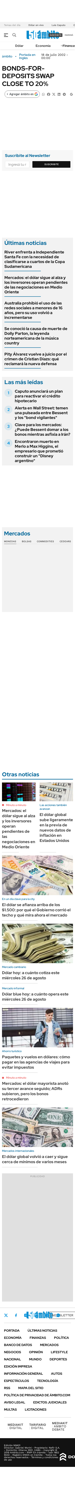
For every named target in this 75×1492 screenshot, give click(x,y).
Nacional (12, 1359)
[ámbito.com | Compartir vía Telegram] (64, 94)
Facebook (16, 1315)
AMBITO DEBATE (60, 1426)
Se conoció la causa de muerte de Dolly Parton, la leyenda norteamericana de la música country (35, 336)
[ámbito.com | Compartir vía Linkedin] (59, 94)
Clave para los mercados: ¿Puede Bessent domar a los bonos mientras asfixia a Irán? (42, 429)
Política (61, 1338)
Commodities (45, 541)
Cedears (65, 541)
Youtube (47, 1315)
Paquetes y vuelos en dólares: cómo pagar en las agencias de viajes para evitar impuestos (36, 1062)
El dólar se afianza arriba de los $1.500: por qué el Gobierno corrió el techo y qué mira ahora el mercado (36, 910)
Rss (7, 1388)
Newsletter (62, 1315)
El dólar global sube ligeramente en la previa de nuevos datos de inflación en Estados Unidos (56, 827)
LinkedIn (36, 1315)
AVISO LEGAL (14, 1402)
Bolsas (26, 541)
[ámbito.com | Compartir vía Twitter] (53, 94)
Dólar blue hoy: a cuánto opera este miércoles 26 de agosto (35, 996)
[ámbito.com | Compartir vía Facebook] (48, 94)
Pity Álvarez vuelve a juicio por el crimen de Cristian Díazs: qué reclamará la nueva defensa (35, 359)
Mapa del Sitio (30, 1388)
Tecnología (47, 1381)
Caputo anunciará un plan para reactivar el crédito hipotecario (39, 396)
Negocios (12, 1352)
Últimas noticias (42, 1330)
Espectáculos (16, 1381)
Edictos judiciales (50, 1402)
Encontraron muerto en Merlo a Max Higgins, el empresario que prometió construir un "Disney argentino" (39, 451)
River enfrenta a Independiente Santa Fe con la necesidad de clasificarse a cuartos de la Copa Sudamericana (34, 259)
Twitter (6, 1315)
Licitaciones (35, 1409)
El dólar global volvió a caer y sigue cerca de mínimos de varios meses (35, 1159)
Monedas (10, 541)
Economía (43, 46)
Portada (12, 1330)
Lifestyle (59, 1352)
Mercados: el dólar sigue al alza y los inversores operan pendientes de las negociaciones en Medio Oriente (36, 285)
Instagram (26, 1315)
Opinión (36, 1352)
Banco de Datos (18, 1345)
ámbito (7, 56)
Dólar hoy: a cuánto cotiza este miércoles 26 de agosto (31, 975)
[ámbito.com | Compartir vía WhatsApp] (43, 94)
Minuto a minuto (16, 805)
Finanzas (38, 1338)
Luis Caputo (58, 25)
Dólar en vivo (36, 25)
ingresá (69, 35)
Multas (10, 1409)
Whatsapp (58, 1315)
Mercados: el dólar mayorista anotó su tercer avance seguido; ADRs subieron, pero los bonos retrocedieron (35, 1091)
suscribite (55, 35)
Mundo (35, 1359)
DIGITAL (15, 1426)
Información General (23, 1374)
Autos (56, 1374)
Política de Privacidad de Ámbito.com (37, 1395)
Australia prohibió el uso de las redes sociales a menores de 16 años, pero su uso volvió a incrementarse (33, 310)
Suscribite (51, 164)
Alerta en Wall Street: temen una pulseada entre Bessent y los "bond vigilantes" (41, 412)
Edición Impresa (18, 1366)
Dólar (19, 46)
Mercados (49, 1345)
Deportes (58, 1359)
